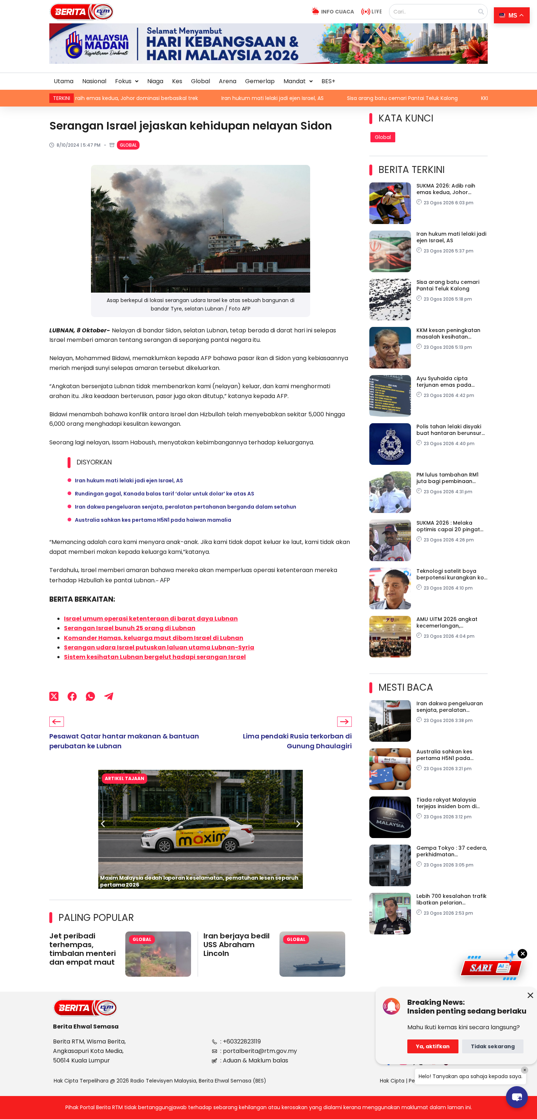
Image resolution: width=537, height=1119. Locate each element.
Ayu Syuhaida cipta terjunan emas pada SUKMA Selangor (443, 381)
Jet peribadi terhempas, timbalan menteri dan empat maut (82, 949)
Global (200, 81)
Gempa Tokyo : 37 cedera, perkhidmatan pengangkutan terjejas (451, 851)
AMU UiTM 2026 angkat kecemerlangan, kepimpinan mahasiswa (448, 622)
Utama (63, 81)
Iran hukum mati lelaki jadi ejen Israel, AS (216, 98)
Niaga (155, 81)
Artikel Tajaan (124, 778)
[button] (127, 81)
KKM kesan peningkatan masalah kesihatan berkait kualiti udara (448, 333)
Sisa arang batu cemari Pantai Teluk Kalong (346, 98)
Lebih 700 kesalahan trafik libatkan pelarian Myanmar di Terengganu (451, 899)
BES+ (328, 81)
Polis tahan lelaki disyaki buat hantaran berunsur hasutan (448, 429)
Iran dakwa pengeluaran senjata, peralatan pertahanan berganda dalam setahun (185, 506)
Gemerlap (260, 81)
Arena (227, 81)
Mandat (294, 81)
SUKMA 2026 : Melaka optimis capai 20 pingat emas (448, 526)
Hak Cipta (392, 1080)
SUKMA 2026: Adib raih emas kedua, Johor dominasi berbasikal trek (449, 189)
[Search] (481, 11)
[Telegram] (108, 696)
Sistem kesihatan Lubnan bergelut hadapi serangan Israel (155, 657)
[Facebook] (72, 696)
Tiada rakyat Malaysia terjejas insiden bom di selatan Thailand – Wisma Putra (451, 803)
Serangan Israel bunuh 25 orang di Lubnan (129, 628)
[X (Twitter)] (53, 696)
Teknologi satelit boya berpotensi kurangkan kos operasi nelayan (451, 574)
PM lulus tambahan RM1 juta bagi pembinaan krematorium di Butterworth (447, 478)
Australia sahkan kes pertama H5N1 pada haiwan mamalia (153, 520)
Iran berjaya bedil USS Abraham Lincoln (236, 944)
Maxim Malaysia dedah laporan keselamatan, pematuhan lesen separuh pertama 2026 (199, 881)
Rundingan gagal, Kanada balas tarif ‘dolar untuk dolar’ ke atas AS (164, 493)
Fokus (123, 81)
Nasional (94, 81)
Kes (177, 81)
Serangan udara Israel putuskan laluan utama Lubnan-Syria (159, 647)
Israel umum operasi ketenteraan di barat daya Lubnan (151, 618)
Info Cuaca (337, 11)
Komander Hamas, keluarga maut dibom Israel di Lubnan (153, 638)
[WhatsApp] (90, 696)
